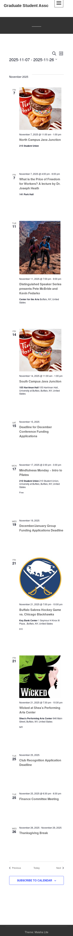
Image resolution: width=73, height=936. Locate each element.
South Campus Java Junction (40, 381)
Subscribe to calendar (34, 880)
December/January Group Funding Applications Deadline (41, 528)
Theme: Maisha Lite (36, 932)
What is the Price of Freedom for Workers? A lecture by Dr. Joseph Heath (39, 183)
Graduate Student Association (32, 5)
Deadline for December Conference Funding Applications (35, 431)
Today (37, 867)
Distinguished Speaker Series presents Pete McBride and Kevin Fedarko (40, 288)
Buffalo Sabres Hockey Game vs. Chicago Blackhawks (40, 612)
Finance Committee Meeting (39, 799)
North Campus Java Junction (40, 139)
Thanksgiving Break (33, 833)
